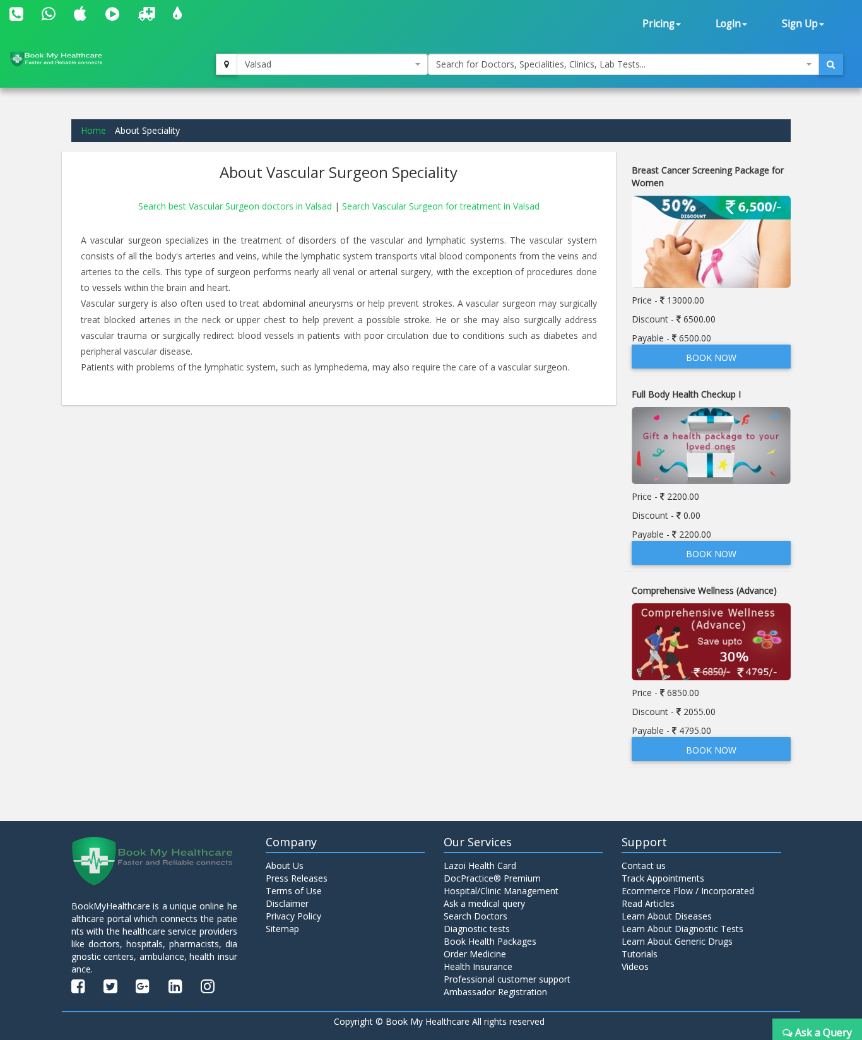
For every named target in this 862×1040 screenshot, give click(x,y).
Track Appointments (663, 878)
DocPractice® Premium (492, 878)
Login (728, 23)
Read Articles (648, 903)
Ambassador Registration (495, 992)
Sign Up (800, 23)
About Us (285, 866)
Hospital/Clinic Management (501, 891)
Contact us (644, 866)
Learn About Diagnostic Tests (682, 929)
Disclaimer (287, 903)
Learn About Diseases (667, 916)
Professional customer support (507, 979)
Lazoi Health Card (480, 866)
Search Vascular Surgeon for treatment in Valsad (441, 206)
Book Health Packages (490, 941)
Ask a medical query (484, 903)
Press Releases (297, 878)
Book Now (711, 357)
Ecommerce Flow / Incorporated (688, 891)
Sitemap (282, 929)
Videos (635, 966)
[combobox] (332, 64)
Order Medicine (475, 954)
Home (93, 130)
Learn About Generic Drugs (677, 941)
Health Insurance (478, 966)
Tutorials (640, 954)
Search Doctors (475, 916)
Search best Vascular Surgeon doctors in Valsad (236, 206)
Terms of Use (294, 891)
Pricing (658, 23)
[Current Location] (226, 64)
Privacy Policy (293, 916)
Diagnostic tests (477, 929)
